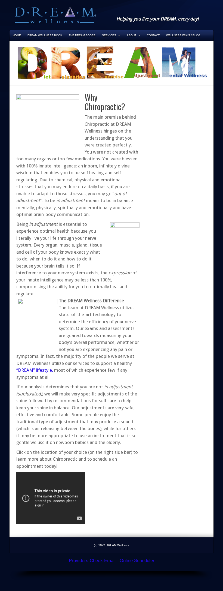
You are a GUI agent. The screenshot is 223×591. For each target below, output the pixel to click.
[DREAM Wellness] (55, 14)
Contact (153, 35)
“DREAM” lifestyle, (34, 370)
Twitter (194, 11)
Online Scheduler (137, 560)
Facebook (180, 11)
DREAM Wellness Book (44, 35)
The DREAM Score (82, 35)
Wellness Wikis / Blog (183, 35)
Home (17, 35)
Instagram (187, 11)
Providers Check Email (92, 560)
